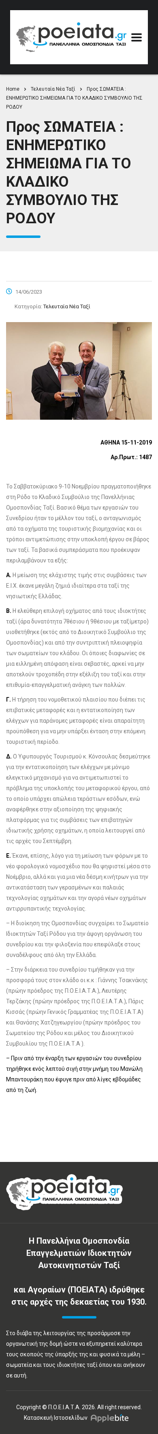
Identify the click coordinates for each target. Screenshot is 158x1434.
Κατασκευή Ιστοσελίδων (56, 1417)
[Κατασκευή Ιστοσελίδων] (112, 1417)
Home (12, 89)
